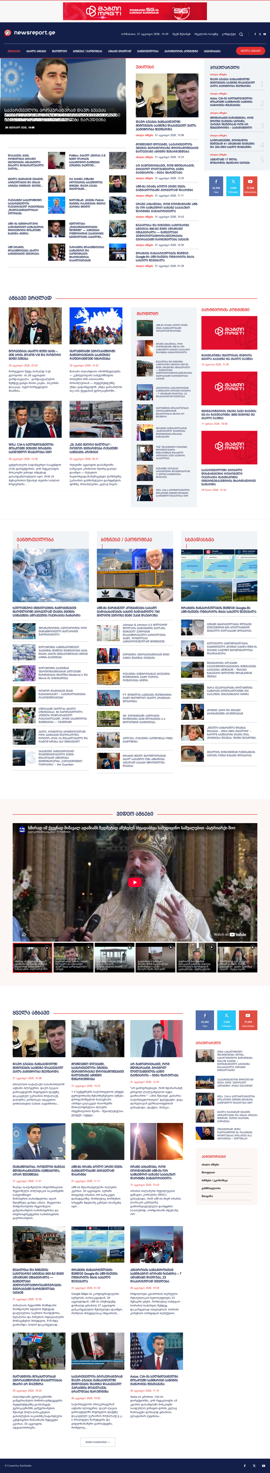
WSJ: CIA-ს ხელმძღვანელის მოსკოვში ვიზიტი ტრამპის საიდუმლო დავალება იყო (31, 448)
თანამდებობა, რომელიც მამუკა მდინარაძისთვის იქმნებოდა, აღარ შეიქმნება (39, 1170)
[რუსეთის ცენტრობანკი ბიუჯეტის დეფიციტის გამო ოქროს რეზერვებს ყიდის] (108, 677)
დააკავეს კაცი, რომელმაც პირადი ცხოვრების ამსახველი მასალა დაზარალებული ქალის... (26, 162)
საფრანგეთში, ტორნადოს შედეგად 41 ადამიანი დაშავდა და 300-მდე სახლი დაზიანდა (232, 144)
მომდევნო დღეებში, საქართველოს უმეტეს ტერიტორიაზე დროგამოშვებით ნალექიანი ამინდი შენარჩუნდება (167, 148)
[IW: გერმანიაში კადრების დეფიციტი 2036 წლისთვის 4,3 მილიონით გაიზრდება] (108, 719)
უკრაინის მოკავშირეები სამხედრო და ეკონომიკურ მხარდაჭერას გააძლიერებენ (86, 254)
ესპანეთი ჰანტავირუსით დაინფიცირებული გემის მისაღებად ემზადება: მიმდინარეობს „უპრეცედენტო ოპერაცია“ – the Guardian (60, 758)
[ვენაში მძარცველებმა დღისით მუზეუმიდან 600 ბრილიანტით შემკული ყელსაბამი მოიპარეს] (192, 627)
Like (216, 177)
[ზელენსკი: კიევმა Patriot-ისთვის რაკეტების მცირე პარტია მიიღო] (117, 205)
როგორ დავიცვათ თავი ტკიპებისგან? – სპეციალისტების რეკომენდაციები (62, 694)
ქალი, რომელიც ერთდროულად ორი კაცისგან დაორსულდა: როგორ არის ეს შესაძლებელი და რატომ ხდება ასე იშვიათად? (63, 736)
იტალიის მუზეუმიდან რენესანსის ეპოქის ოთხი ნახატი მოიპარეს (231, 753)
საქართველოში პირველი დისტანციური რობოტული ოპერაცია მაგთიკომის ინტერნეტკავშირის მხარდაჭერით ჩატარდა (228, 477)
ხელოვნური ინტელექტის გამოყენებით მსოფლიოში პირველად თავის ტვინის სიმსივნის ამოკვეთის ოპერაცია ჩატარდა (46, 611)
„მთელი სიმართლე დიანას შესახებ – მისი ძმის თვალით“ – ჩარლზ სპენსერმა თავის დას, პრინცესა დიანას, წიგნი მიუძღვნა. (232, 732)
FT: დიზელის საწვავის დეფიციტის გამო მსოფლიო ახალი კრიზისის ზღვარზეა (147, 698)
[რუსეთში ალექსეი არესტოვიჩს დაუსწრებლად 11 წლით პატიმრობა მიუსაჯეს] (145, 473)
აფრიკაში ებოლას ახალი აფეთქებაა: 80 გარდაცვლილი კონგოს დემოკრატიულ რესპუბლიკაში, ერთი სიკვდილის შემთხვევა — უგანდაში (63, 715)
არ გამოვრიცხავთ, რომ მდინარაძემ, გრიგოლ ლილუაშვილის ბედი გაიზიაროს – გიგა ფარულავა (165, 169)
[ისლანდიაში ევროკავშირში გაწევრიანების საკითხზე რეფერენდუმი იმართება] (96, 325)
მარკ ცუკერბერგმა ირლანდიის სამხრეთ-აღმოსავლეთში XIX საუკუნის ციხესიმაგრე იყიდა (230, 691)
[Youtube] (264, 34)
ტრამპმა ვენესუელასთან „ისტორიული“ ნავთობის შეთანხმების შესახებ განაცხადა (171, 432)
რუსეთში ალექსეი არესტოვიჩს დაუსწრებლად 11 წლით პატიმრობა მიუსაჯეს (173, 472)
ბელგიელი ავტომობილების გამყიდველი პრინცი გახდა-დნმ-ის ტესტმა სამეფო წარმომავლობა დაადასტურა (232, 648)
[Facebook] (255, 34)
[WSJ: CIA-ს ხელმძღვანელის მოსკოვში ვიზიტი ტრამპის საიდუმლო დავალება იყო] (35, 419)
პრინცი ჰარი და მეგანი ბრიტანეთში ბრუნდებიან (225, 712)
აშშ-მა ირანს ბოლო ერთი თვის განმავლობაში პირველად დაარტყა (164, 188)
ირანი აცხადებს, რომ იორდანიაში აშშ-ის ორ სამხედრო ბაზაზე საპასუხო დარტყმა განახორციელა (167, 207)
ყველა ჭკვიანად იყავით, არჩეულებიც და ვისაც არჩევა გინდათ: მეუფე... (25, 182)
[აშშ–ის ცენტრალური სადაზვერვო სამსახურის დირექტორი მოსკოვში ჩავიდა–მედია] (56, 228)
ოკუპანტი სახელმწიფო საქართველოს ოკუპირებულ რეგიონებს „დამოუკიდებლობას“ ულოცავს (26, 207)
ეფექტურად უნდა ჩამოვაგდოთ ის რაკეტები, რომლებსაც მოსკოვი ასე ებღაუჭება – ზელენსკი (235, 1134)
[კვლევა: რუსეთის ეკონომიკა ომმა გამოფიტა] (108, 740)
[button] (241, 34)
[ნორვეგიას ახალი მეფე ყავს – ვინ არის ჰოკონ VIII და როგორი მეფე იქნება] (35, 325)
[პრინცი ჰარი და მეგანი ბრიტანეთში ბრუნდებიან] (192, 712)
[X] (260, 34)
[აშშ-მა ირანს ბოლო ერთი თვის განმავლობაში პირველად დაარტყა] (145, 328)
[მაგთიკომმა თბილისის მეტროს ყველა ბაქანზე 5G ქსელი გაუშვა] (229, 333)
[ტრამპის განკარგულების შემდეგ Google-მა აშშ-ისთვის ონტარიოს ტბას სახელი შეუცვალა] (219, 575)
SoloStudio (26, 1465)
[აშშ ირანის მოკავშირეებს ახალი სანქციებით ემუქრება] (56, 252)
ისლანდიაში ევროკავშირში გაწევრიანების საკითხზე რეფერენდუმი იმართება (92, 354)
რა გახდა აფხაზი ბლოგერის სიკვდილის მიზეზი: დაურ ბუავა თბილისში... (86, 183)
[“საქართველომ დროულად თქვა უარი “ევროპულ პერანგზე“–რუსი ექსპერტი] (205, 1082)
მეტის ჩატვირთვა (96, 1442)
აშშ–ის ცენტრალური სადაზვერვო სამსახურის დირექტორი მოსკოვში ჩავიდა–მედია (26, 228)
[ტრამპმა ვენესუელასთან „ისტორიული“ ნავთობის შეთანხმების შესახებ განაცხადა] (145, 432)
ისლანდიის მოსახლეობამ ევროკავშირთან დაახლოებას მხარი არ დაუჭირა (172, 412)
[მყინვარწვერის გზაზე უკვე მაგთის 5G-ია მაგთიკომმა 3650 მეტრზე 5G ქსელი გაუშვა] (229, 388)
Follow (233, 177)
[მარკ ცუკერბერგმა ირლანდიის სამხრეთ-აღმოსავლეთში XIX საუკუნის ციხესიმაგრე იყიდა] (192, 691)
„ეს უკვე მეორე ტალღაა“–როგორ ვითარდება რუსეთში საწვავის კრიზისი (94, 448)
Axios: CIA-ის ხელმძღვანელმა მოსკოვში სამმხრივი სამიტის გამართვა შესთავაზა (231, 102)
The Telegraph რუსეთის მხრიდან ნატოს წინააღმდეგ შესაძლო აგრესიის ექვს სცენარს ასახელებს (171, 453)
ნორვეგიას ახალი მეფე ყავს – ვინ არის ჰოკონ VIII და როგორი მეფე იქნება (35, 354)
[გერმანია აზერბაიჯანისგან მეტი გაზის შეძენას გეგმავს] (108, 656)
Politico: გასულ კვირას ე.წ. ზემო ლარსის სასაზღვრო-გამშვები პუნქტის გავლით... (87, 160)
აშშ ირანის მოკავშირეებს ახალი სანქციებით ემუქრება (23, 250)
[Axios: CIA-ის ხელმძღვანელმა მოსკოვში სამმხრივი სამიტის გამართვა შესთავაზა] (156, 1351)
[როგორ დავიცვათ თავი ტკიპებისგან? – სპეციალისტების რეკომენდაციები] (24, 694)
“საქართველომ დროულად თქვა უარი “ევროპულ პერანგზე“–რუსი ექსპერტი (235, 1082)
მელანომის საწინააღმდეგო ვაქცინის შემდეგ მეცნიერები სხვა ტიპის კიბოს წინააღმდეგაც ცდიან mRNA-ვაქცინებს (63, 652)
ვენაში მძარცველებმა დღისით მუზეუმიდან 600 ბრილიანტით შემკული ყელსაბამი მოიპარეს (229, 627)
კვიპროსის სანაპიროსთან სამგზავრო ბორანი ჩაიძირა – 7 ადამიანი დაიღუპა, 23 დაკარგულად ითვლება (173, 392)
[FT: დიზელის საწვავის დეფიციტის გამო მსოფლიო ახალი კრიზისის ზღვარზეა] (108, 698)
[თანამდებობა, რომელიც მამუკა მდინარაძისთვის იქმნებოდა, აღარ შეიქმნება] (39, 1141)
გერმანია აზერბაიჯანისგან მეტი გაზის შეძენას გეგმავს (146, 656)
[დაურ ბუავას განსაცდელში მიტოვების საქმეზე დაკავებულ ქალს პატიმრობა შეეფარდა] (167, 95)
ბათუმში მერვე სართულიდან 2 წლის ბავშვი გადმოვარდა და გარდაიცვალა (54, 117)
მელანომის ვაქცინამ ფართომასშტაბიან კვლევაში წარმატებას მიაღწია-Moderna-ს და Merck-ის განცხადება (63, 673)
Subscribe (250, 177)
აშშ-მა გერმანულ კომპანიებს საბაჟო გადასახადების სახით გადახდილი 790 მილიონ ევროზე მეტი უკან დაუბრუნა (128, 611)
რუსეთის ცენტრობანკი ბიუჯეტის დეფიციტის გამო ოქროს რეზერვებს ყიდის (146, 677)
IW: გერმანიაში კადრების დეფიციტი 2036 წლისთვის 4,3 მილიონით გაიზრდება (144, 719)
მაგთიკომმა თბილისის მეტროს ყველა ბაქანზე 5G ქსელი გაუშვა (227, 357)
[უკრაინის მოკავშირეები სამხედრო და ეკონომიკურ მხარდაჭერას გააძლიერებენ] (117, 252)
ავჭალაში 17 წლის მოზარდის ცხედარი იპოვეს (230, 161)
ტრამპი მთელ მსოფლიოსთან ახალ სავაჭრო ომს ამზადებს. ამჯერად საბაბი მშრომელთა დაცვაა (144, 760)
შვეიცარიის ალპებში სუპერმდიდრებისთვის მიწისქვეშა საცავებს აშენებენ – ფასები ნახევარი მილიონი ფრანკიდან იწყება (231, 669)
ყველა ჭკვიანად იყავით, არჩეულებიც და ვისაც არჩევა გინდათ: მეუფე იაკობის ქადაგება (237, 1117)
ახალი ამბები (144, 135)
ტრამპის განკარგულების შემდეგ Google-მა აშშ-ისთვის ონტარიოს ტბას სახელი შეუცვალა (165, 256)
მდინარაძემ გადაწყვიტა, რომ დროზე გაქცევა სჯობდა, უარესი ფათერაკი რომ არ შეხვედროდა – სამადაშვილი (231, 122)
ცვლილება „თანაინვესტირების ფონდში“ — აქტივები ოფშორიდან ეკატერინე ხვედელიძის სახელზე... (86, 230)
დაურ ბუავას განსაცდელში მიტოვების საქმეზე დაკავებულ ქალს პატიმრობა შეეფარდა (166, 125)
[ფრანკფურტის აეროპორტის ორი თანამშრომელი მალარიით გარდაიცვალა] (24, 631)
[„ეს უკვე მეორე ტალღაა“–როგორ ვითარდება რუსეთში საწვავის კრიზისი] (96, 419)
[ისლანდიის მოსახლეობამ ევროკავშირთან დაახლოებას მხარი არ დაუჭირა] (145, 412)
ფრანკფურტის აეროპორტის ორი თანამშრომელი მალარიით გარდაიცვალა (63, 631)
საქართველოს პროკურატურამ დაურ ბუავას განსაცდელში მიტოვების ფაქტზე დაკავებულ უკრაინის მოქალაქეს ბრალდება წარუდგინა (97, 1384)
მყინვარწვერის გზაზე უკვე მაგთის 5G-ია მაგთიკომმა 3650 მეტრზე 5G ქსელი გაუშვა (228, 414)
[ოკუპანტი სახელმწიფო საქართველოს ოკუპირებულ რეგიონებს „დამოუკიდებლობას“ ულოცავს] (56, 205)
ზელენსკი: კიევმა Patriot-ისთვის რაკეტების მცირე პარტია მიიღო (87, 203)
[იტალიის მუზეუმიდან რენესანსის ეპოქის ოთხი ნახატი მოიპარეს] (192, 754)
